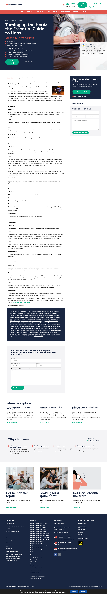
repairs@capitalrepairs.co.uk (67, 548)
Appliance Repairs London (45, 323)
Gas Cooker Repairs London (18, 319)
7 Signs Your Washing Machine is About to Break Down (85, 408)
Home (8, 78)
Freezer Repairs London (51, 321)
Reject (83, 591)
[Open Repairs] (31, 12)
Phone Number (15, 363)
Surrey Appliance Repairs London (27, 334)
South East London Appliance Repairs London (28, 326)
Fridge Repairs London (35, 321)
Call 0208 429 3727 (64, 537)
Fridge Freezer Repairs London (19, 321)
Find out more (12, 422)
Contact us (76, 507)
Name (13, 358)
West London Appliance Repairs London (26, 328)
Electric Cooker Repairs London (49, 317)
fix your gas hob (17, 302)
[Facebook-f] (55, 554)
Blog (12, 78)
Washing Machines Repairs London (20, 313)
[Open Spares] (42, 12)
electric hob (27, 302)
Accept (74, 591)
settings (64, 592)
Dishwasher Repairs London (39, 313)
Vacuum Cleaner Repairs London (24, 317)
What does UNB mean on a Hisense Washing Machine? (19, 408)
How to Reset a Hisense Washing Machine (51, 408)
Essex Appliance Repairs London (29, 332)
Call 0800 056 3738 (64, 543)
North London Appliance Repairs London (31, 324)
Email (38, 363)
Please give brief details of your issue (21, 369)
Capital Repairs (10, 523)
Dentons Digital (98, 586)
